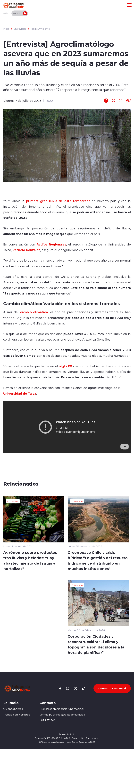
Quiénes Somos (13, 709)
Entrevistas (20, 29)
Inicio (6, 29)
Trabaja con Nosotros (16, 714)
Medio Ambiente (40, 29)
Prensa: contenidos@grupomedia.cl (62, 709)
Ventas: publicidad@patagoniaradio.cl (63, 714)
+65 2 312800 (48, 720)
